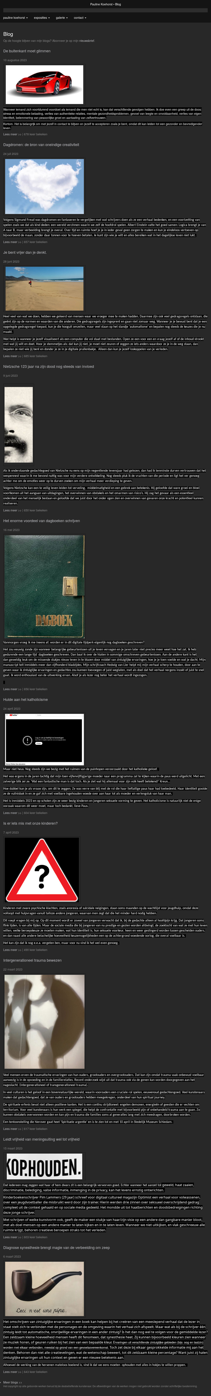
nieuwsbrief (86, 41)
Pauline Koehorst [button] (14, 17)
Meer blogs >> (12, 1382)
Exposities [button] (41, 17)
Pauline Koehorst (101, 4)
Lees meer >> (12, 134)
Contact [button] (79, 17)
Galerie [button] (61, 17)
